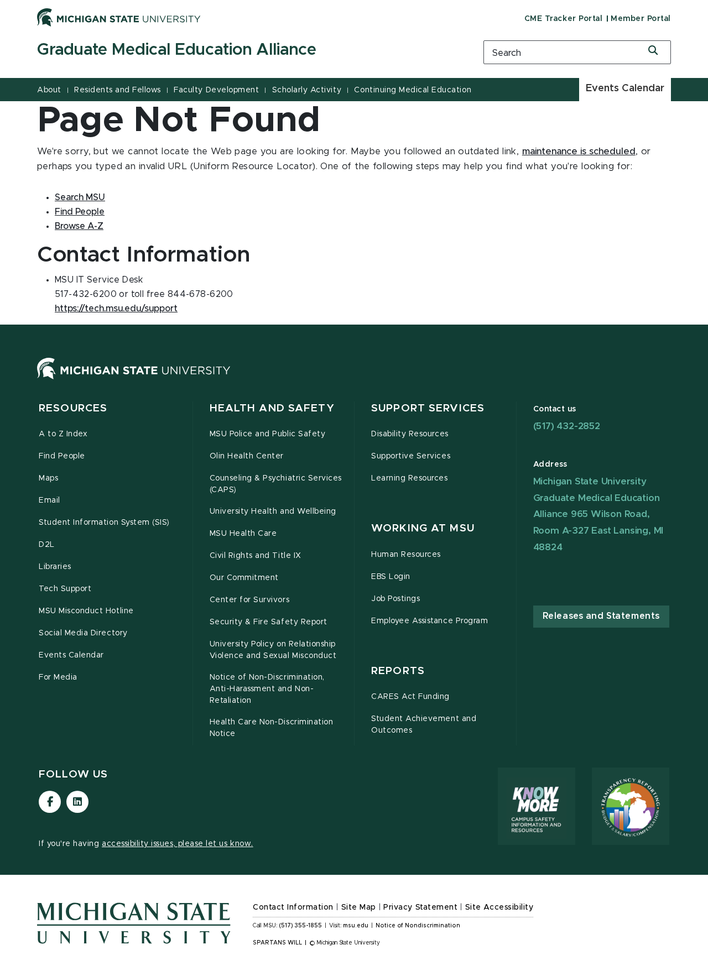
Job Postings (395, 599)
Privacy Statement (420, 907)
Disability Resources (410, 434)
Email (49, 500)
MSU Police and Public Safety (268, 434)
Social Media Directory (83, 633)
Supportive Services (410, 456)
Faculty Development (216, 90)
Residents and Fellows (117, 90)
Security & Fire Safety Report (268, 622)
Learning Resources (409, 478)
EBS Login (390, 577)
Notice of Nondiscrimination (418, 925)
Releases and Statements (601, 616)
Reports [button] (398, 671)
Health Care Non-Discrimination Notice (272, 728)
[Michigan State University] (119, 17)
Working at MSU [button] (423, 528)
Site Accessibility (499, 907)
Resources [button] (73, 408)
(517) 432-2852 (566, 426)
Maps (48, 478)
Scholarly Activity (306, 90)
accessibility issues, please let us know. (177, 844)
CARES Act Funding (410, 697)
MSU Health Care (243, 533)
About (49, 90)
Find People (62, 456)
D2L (47, 545)
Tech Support (65, 589)
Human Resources (406, 555)
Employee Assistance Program (429, 621)
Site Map (358, 907)
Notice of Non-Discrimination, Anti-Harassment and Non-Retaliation (267, 689)
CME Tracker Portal (563, 19)
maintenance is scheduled (579, 151)
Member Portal (641, 19)
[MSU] (134, 379)
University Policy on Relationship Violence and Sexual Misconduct (273, 650)
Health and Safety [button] (272, 408)
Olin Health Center (247, 456)
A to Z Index (63, 434)
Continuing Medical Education (412, 90)
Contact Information (293, 907)
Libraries (55, 567)
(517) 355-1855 (300, 925)
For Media (58, 677)
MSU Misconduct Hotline (86, 611)
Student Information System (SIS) (104, 522)
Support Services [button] (428, 408)
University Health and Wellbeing (273, 511)
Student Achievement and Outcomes (423, 724)
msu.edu (355, 925)
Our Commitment (244, 578)
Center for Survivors (250, 600)
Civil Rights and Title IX (255, 556)
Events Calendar (625, 88)
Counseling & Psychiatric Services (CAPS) (276, 484)
